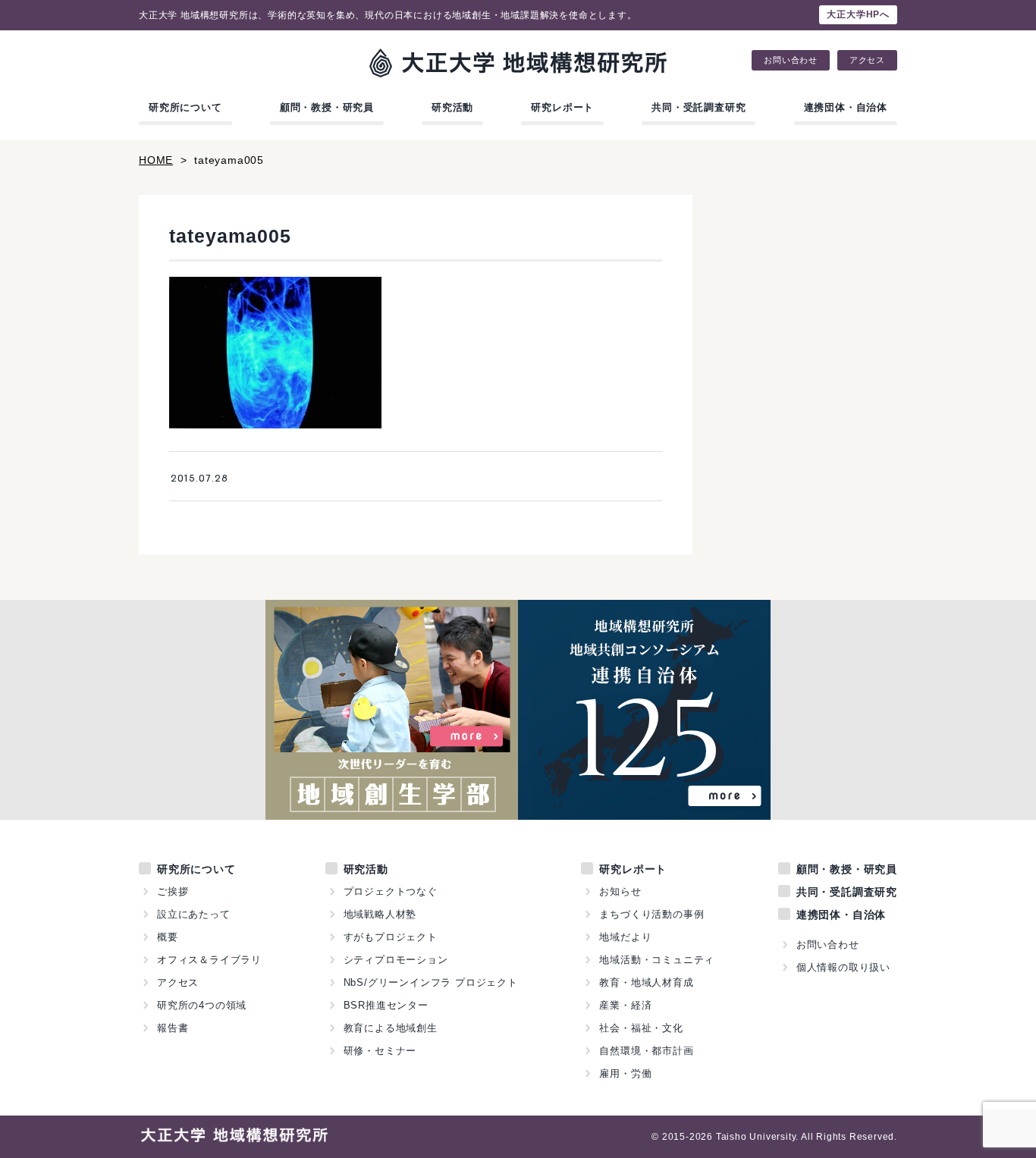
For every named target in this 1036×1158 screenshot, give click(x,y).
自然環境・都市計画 (646, 1050)
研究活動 (452, 107)
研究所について (185, 107)
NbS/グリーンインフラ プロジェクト (431, 982)
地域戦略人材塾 (380, 914)
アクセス (867, 60)
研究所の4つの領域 (201, 1005)
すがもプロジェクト (391, 937)
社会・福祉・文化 (641, 1028)
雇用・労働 (625, 1073)
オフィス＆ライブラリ (209, 959)
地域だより (625, 937)
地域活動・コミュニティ (656, 959)
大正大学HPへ (858, 14)
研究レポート (562, 107)
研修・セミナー (380, 1050)
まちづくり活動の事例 (651, 914)
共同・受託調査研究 (698, 107)
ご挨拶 (172, 891)
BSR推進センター (386, 1005)
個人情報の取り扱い (843, 967)
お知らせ (620, 891)
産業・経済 (625, 1005)
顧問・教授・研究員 (327, 107)
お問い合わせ (791, 60)
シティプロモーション (396, 959)
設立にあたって (194, 914)
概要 (167, 937)
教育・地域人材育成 (646, 982)
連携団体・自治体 (845, 107)
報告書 (172, 1028)
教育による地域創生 (391, 1028)
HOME (156, 160)
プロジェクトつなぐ (391, 891)
